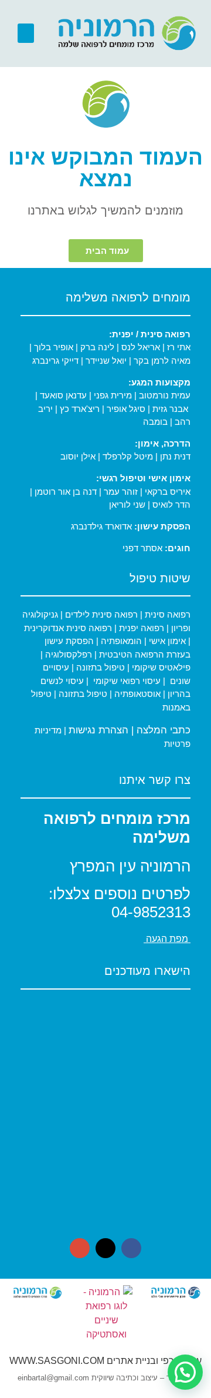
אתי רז (178, 347)
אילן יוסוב (78, 456)
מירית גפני (113, 395)
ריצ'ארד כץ (80, 409)
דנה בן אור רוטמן (66, 492)
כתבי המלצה (163, 730)
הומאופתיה (120, 641)
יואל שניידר (106, 361)
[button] (26, 33)
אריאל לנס (140, 347)
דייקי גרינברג (56, 361)
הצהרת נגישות (98, 730)
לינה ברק (97, 347)
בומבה (155, 422)
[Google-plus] (80, 1248)
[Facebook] (131, 1248)
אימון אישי (166, 641)
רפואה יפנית (141, 628)
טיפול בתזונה (100, 667)
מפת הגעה (167, 939)
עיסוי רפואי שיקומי (127, 681)
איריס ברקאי (167, 492)
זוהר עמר (121, 492)
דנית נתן (175, 456)
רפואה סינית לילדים (100, 614)
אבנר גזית (170, 409)
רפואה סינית (166, 614)
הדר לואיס (171, 504)
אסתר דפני (142, 548)
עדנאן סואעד (64, 395)
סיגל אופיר (126, 409)
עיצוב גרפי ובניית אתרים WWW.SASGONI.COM (105, 1361)
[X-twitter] (105, 1248)
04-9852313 (150, 912)
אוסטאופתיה (137, 694)
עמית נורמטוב (164, 395)
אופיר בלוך (53, 347)
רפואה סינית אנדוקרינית (68, 628)
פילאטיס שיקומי (160, 667)
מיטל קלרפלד (128, 456)
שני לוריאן (127, 504)
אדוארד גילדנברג (101, 526)
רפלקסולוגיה (68, 654)
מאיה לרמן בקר (162, 361)
